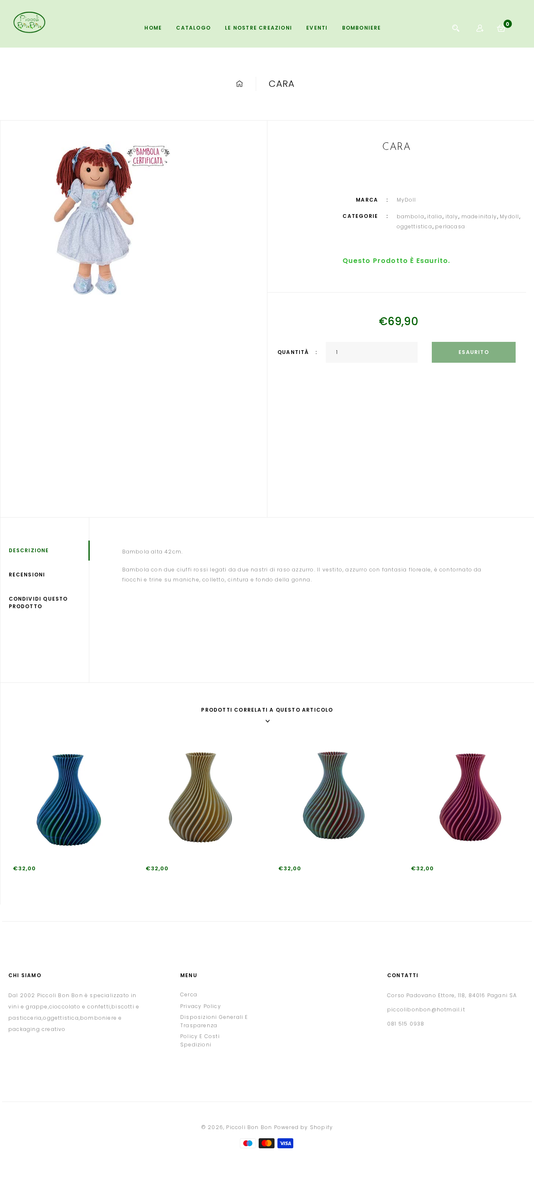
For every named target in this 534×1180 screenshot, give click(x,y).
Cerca (188, 994)
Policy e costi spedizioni (200, 1040)
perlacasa (450, 226)
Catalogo (193, 27)
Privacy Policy (200, 1006)
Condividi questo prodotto (38, 602)
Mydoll (509, 216)
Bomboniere (361, 27)
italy (452, 216)
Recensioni (27, 574)
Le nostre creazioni (258, 27)
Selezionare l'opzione (21, 896)
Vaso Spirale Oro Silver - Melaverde (198, 881)
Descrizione (29, 550)
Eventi (316, 27)
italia (434, 216)
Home (153, 27)
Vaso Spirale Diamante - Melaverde (330, 881)
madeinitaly (479, 216)
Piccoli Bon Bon (249, 1127)
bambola (410, 216)
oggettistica (414, 226)
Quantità (293, 352)
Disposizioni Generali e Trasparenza (214, 1021)
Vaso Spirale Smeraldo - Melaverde (65, 881)
